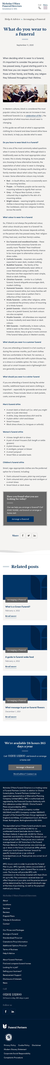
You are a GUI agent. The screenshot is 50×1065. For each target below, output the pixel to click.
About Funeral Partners (12, 959)
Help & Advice (9, 953)
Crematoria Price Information (15, 941)
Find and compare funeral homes (17, 963)
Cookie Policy (23, 1045)
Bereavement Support (12, 975)
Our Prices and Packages (13, 930)
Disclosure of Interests (12, 979)
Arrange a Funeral (10, 934)
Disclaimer (36, 1045)
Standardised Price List (12, 937)
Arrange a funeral (20, 519)
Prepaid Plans (9, 916)
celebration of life (33, 115)
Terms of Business (10, 949)
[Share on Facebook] (22, 535)
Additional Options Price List (15, 945)
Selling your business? (12, 971)
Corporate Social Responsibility (17, 1053)
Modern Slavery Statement (15, 1049)
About (5, 900)
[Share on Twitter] (28, 535)
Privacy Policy (10, 1045)
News (5, 982)
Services (6, 908)
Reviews (6, 912)
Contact (6, 923)
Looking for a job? (10, 967)
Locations (7, 904)
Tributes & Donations (12, 920)
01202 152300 (12, 510)
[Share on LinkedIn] (34, 535)
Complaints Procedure (13, 1057)
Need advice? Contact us (25, 774)
